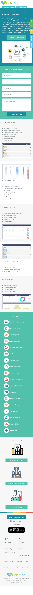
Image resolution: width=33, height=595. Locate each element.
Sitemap (20, 549)
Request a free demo (16, 38)
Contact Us (25, 568)
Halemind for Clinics (16, 460)
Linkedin (23, 539)
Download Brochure (16, 517)
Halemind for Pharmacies (16, 483)
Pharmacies (20, 562)
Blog (22, 543)
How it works (8, 568)
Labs (27, 562)
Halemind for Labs (16, 507)
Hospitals (12, 562)
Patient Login (21, 7)
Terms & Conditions (9, 552)
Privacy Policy (8, 549)
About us (17, 568)
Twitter (9, 543)
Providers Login (8, 7)
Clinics (6, 562)
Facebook (10, 539)
